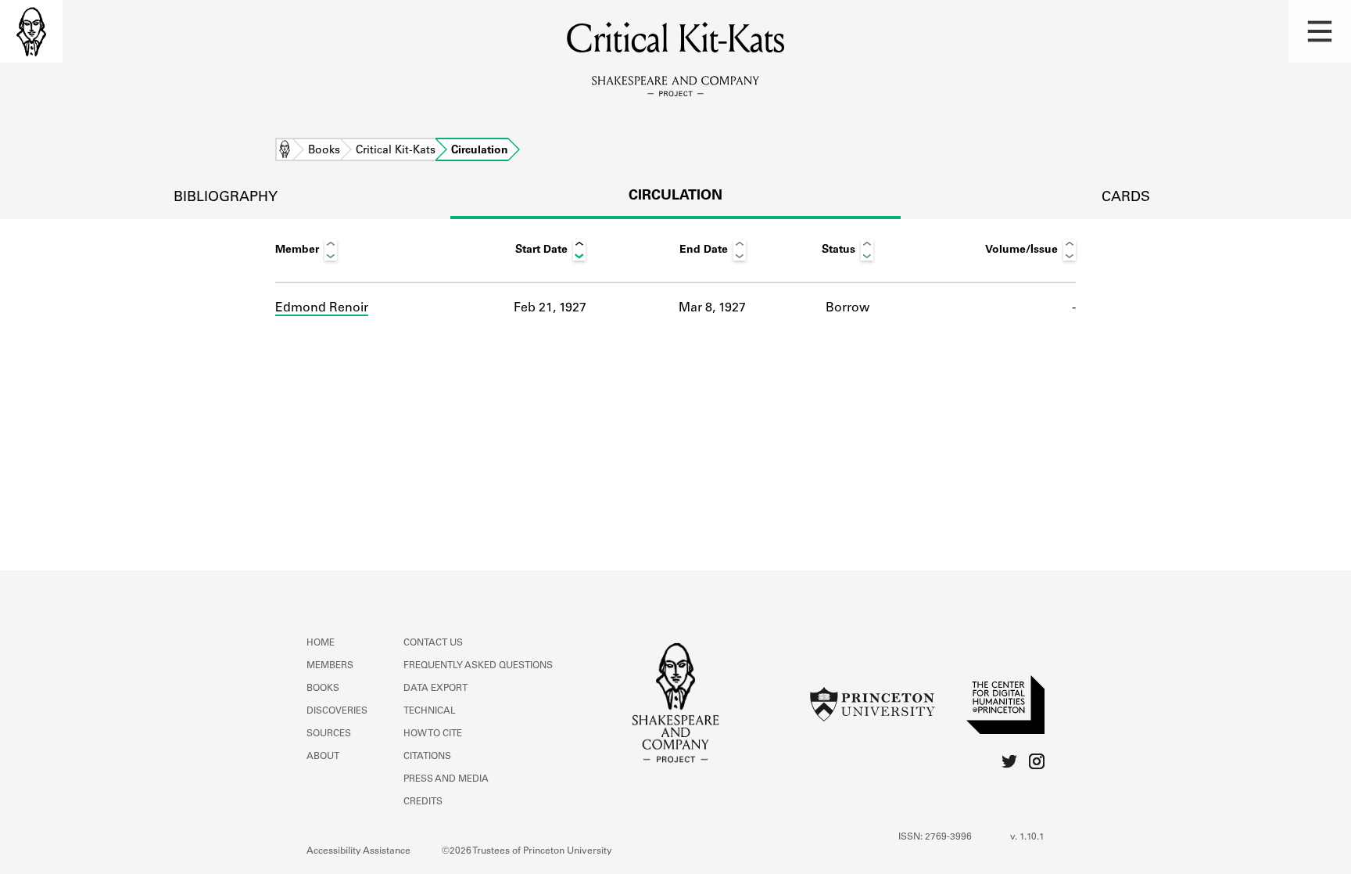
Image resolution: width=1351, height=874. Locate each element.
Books (324, 151)
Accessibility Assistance (358, 851)
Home (284, 151)
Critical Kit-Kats (395, 151)
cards (1126, 198)
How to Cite (432, 734)
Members (329, 666)
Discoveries (336, 711)
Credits (423, 802)
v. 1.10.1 (1027, 837)
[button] (1319, 31)
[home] (31, 31)
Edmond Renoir (321, 308)
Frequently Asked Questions (478, 666)
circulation (675, 196)
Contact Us (433, 643)
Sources (328, 734)
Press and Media (446, 779)
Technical (429, 711)
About (322, 756)
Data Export (435, 688)
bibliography (226, 198)
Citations (427, 756)
